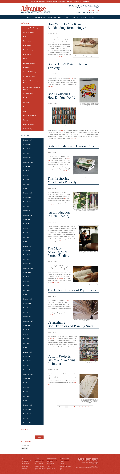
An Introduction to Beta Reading (59, 214)
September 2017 (28, 215)
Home (23, 458)
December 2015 (27, 308)
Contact (91, 17)
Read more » (62, 57)
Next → (87, 407)
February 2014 (27, 405)
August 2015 (27, 325)
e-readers (51, 338)
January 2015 (27, 356)
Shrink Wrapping (64, 465)
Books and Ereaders (29, 63)
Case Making (25, 461)
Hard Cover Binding (51, 458)
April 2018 (26, 184)
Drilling (62, 461)
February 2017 (27, 246)
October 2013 (27, 423)
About (73, 17)
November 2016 (27, 259)
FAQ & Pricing (81, 17)
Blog (59, 17)
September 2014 (28, 374)
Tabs (48, 466)
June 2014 (26, 387)
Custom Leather (38, 461)
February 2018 (27, 193)
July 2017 (26, 224)
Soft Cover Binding (64, 458)
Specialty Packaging (39, 466)
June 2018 (26, 175)
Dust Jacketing (25, 463)
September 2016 (28, 268)
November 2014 (27, 365)
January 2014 (27, 409)
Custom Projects (28, 93)
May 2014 (26, 392)
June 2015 (26, 334)
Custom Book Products (40, 460)
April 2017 (26, 237)
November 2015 (27, 312)
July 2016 (26, 277)
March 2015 (26, 348)
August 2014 (27, 378)
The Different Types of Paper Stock (72, 290)
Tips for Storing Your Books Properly (62, 180)
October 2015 (27, 317)
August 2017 (27, 219)
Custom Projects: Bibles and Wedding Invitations (62, 360)
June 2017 (26, 228)
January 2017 (27, 250)
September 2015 (28, 321)
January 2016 (27, 303)
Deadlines (26, 98)
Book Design (27, 45)
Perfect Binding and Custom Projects (73, 146)
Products (28, 17)
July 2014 (26, 383)
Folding (62, 463)
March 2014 (26, 401)
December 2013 (27, 414)
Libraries (25, 107)
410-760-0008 (93, 10)
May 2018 (26, 180)
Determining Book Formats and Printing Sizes (70, 324)
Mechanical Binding (26, 460)
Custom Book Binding (29, 72)
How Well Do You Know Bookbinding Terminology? (67, 26)
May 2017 (26, 233)
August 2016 (27, 272)
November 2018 (27, 153)
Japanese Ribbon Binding (40, 468)
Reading (25, 120)
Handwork (24, 465)
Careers (66, 17)
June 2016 (26, 281)
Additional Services (39, 17)
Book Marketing (28, 50)
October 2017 (27, 211)
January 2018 (27, 197)
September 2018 (28, 162)
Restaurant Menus (28, 124)
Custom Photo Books (29, 76)
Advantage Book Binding (30, 28)
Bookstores (26, 67)
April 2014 (26, 396)
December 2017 (27, 202)
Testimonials (52, 17)
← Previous (61, 407)
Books (25, 59)
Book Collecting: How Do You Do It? (61, 95)
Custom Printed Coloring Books (30, 82)
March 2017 (26, 242)
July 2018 (26, 171)
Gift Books (26, 102)
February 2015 (27, 352)
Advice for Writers (28, 32)
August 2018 (27, 166)
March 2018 (26, 188)
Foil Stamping (50, 463)
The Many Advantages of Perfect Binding (58, 252)
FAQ (61, 469)
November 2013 (27, 418)
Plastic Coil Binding (51, 468)
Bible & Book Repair (52, 460)
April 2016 (26, 290)
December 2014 (27, 361)
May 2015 (26, 339)
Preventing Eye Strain (29, 115)
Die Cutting (49, 461)
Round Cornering (38, 465)
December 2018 (27, 149)
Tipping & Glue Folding (65, 466)
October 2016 (27, 264)
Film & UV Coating (39, 463)
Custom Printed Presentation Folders (31, 88)
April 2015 (26, 343)
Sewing (49, 465)
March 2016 (26, 294)
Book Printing (27, 54)
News (24, 111)
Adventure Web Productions (91, 467)
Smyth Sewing (25, 466)
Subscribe (24, 448)
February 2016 (27, 299)
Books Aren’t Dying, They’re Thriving (68, 66)
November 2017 (27, 206)
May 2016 (26, 286)
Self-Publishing (27, 129)
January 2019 (27, 144)
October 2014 (27, 370)
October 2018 (27, 158)
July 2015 (26, 330)
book (49, 40)
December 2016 (27, 255)
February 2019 (27, 140)
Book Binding (27, 41)
